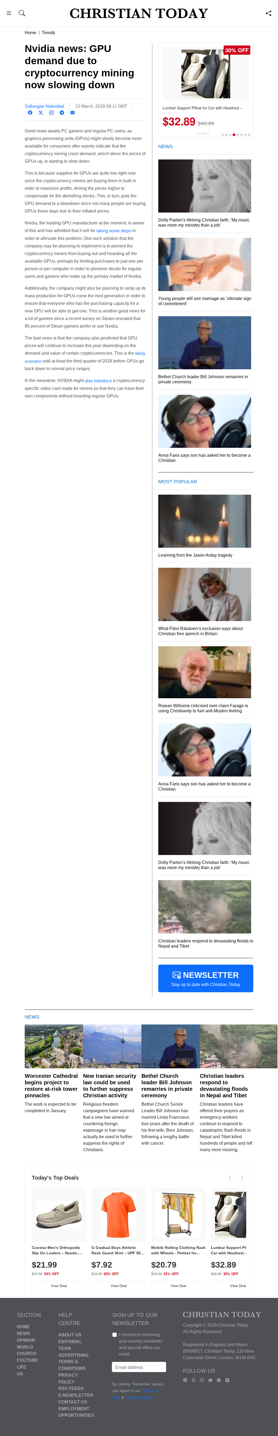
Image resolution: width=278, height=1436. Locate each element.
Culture (27, 1360)
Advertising (73, 1355)
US (20, 1373)
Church (26, 1353)
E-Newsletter (75, 1395)
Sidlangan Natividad (44, 106)
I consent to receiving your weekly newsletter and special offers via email (141, 1344)
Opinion (26, 1340)
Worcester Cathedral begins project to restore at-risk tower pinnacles (51, 1085)
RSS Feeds (71, 1388)
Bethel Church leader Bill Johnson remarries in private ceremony (166, 1085)
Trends (48, 32)
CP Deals (203, 133)
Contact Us (72, 1402)
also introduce (98, 380)
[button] (9, 14)
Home (30, 32)
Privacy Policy (138, 1397)
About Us (69, 1335)
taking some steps (113, 231)
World (25, 1346)
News (23, 1333)
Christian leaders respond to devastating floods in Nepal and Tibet (224, 1085)
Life (21, 1367)
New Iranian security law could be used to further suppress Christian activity (109, 1085)
